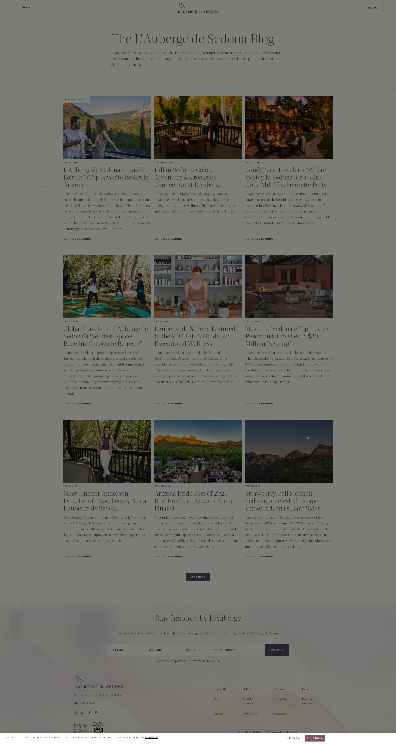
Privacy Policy (151, 737)
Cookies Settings (293, 738)
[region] (198, 738)
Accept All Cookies (315, 738)
